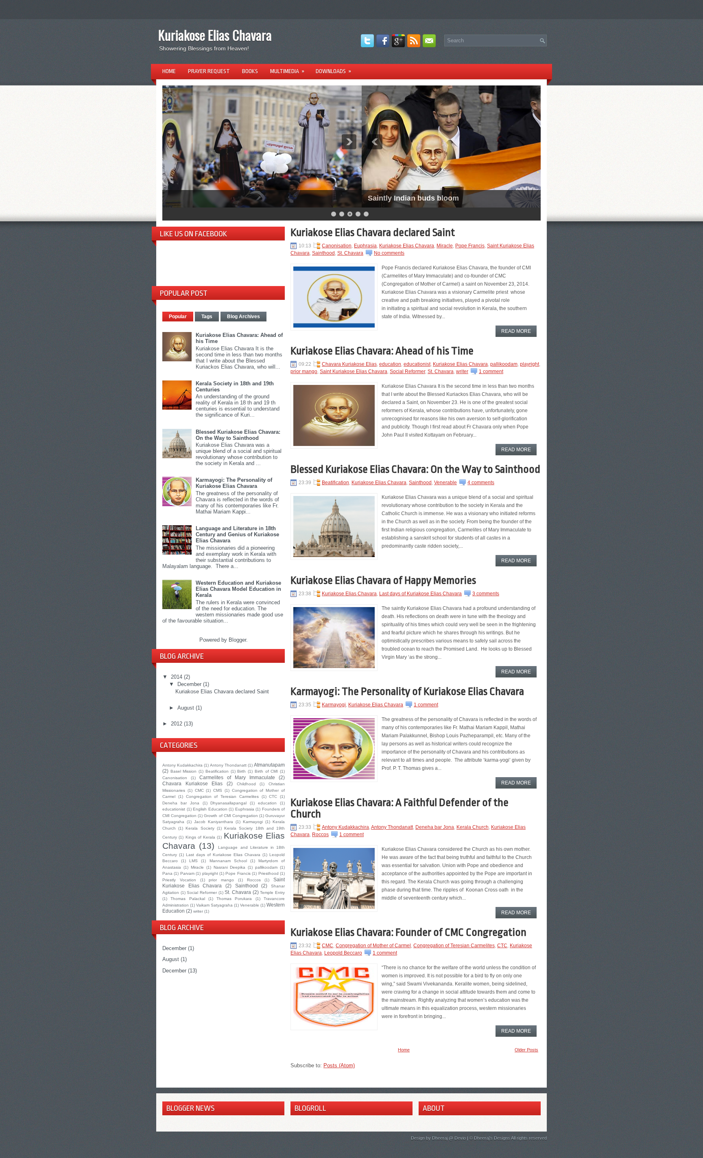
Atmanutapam (269, 764)
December (190, 684)
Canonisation (174, 778)
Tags (206, 316)
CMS (217, 790)
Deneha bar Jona (180, 803)
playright (210, 873)
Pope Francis (237, 873)
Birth (241, 771)
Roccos (254, 880)
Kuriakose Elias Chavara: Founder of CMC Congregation (408, 932)
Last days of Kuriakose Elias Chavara (223, 854)
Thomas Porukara (234, 898)
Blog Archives (243, 316)
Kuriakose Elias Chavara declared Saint (222, 691)
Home (169, 71)
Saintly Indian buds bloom (214, 198)
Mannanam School (228, 861)
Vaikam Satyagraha (214, 905)
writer (198, 911)
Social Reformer (202, 892)
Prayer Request (209, 71)
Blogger (237, 640)
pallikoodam (266, 867)
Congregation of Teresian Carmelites (222, 796)
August (186, 708)
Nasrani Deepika (230, 867)
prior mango (221, 880)
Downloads (333, 71)
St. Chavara (238, 892)
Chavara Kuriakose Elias (192, 783)
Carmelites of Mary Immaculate (237, 777)
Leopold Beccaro (343, 953)
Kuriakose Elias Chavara (215, 34)
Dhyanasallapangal (228, 803)
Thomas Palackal (187, 898)
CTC (273, 796)
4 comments (480, 482)
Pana (167, 873)
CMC (199, 790)
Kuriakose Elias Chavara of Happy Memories (383, 580)
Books (250, 71)
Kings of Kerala (201, 837)
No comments (389, 253)
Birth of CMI (266, 771)
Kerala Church (472, 827)
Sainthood (246, 885)
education (267, 803)
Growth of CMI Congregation (231, 815)
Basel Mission (183, 771)
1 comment (491, 371)
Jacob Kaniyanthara (213, 821)
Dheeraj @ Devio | (450, 1138)
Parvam (187, 873)
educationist (173, 809)
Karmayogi (253, 821)
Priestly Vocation (179, 880)
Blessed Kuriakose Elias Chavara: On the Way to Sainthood (238, 435)
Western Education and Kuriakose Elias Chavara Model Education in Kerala (238, 589)
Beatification (217, 771)
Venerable (249, 905)
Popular (178, 316)
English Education (210, 809)
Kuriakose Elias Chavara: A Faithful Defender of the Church (399, 808)
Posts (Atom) (339, 1065)
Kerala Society (200, 828)
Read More (516, 331)
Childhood (246, 784)
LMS (193, 861)
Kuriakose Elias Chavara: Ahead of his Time (382, 350)
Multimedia (287, 71)
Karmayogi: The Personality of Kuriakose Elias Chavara (234, 483)
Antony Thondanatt (228, 765)
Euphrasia (244, 809)
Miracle (197, 867)
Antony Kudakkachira (182, 765)
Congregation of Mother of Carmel (373, 945)
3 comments (485, 593)
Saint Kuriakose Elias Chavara (353, 371)
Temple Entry (272, 892)
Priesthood (268, 873)
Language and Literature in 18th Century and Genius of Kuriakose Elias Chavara (237, 534)
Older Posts (526, 1049)
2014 (177, 677)
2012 (177, 724)
